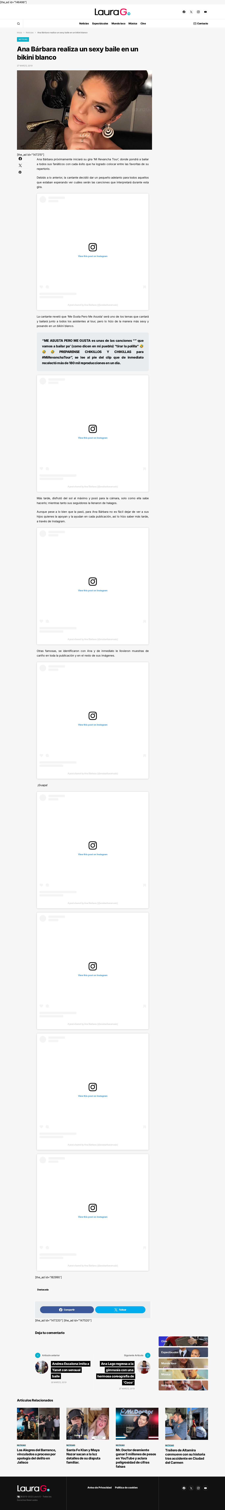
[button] (18, 23)
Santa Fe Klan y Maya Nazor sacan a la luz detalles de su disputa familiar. (83, 1456)
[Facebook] (184, 12)
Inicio (19, 32)
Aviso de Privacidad (99, 1487)
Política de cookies (126, 1487)
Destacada (43, 1289)
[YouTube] (205, 12)
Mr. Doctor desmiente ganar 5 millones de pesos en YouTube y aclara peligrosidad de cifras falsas (136, 1458)
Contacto (202, 23)
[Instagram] (198, 12)
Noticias (29, 32)
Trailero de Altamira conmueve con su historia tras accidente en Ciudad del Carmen (185, 1456)
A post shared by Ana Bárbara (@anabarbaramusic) (93, 305)
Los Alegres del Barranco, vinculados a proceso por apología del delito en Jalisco (36, 1456)
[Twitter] (191, 12)
